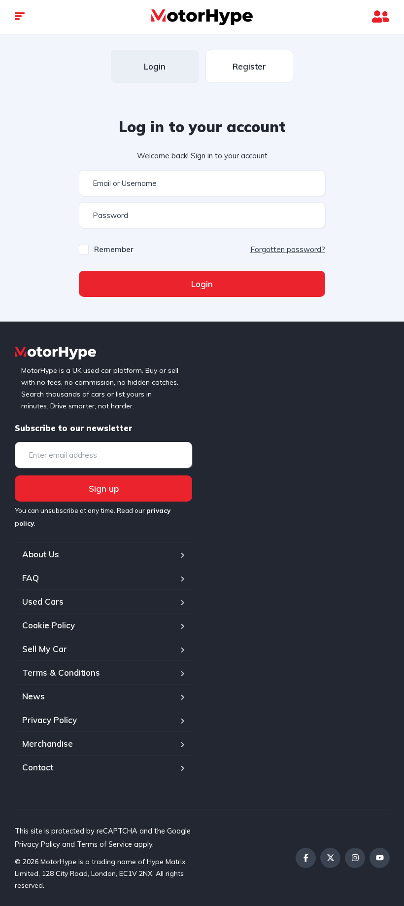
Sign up (104, 488)
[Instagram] (355, 858)
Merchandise (47, 743)
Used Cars (43, 601)
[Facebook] (306, 858)
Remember (114, 249)
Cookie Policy (48, 625)
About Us (40, 554)
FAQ (30, 578)
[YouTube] (380, 858)
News (33, 696)
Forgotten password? (287, 249)
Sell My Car (44, 649)
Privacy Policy (49, 720)
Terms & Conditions (61, 672)
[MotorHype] (202, 17)
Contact (37, 767)
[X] (330, 858)
